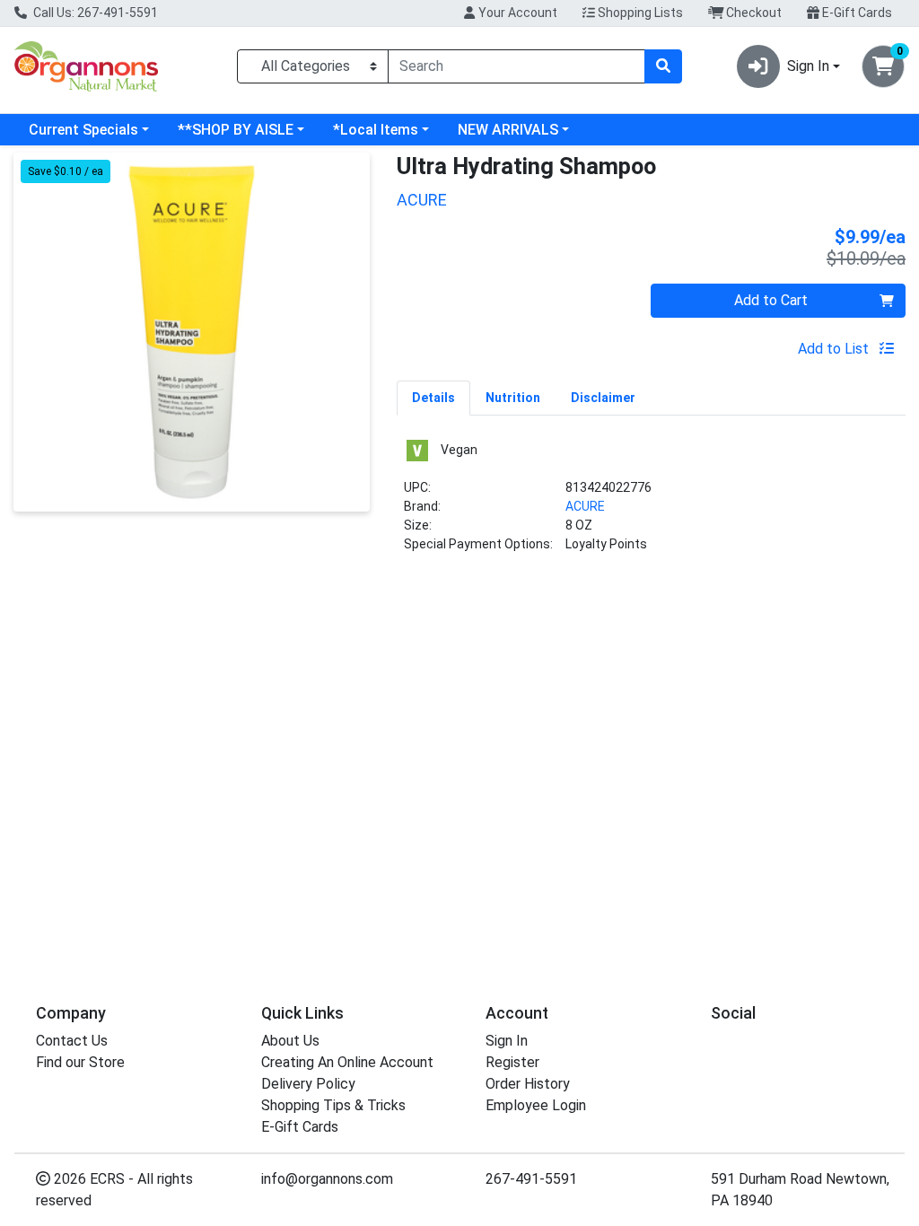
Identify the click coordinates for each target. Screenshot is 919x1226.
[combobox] (516, 66)
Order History (528, 1083)
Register (512, 1062)
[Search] (663, 66)
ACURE (585, 506)
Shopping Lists (639, 12)
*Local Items (375, 129)
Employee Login (536, 1105)
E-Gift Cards (855, 12)
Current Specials (83, 129)
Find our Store (80, 1062)
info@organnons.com (327, 1178)
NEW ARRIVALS (508, 129)
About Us (290, 1040)
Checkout (752, 12)
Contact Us (72, 1040)
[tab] (433, 398)
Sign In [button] (808, 65)
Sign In (507, 1040)
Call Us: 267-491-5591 (94, 12)
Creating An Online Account (347, 1062)
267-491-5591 (531, 1178)
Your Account (516, 12)
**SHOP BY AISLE (235, 129)
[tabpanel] (651, 502)
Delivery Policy (308, 1083)
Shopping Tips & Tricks (333, 1105)
